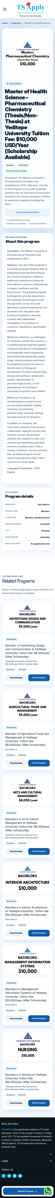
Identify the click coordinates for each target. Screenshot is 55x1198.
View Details (16, 678)
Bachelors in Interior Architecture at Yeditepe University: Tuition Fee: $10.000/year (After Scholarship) (27, 911)
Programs (16, 23)
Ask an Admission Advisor (27, 212)
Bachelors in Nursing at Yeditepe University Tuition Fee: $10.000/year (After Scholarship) (26, 1078)
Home (5, 23)
